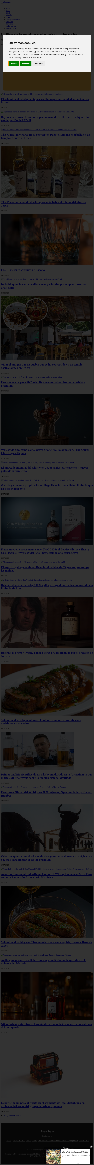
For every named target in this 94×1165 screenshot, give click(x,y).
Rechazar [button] (25, 64)
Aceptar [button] (14, 64)
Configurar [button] (38, 64)
